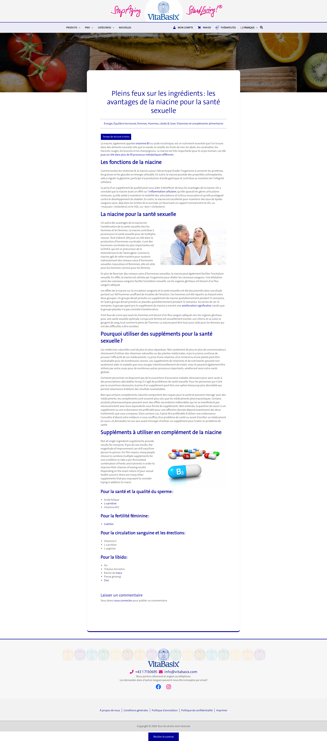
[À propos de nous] (111, 710)
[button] (78, 27)
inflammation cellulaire (162, 191)
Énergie (108, 123)
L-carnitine (110, 503)
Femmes (142, 123)
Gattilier (109, 524)
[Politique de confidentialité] (197, 710)
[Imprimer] (221, 710)
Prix (87, 27)
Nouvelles (125, 27)
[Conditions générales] (137, 710)
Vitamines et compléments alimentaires (200, 123)
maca (119, 573)
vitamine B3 (143, 143)
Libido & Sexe (168, 123)
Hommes (153, 123)
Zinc (106, 580)
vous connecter (123, 600)
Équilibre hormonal (125, 123)
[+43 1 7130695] (143, 672)
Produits (71, 27)
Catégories (104, 27)
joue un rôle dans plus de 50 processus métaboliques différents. (137, 154)
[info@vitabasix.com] (178, 672)
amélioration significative (196, 305)
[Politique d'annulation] (165, 710)
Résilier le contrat (163, 736)
